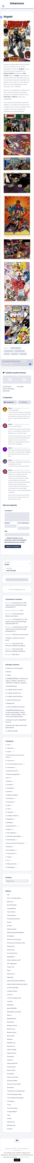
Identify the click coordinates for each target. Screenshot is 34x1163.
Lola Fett (9, 1001)
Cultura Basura (11, 915)
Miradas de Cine (12, 1025)
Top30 (9, 857)
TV (8, 860)
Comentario (9, 510)
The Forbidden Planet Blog (15, 1098)
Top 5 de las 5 (11, 853)
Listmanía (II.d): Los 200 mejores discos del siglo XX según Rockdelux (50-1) (15, 605)
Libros (9, 805)
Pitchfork (10, 1060)
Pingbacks (25, 402)
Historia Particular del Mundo (16, 980)
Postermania (11, 839)
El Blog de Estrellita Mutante (15, 932)
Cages (9, 675)
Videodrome (11, 1122)
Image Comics (9, 351)
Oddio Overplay (11, 1049)
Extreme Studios (15, 348)
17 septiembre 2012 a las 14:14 (22, 408)
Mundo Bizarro (7, 364)
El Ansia (9, 925)
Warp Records (11, 1125)
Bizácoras (10, 901)
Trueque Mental (12, 1111)
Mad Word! (10, 1005)
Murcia (9, 671)
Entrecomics (11, 950)
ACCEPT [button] (17, 1160)
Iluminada (20, 386)
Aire (22, 610)
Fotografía (10, 788)
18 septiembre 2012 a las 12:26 (22, 460)
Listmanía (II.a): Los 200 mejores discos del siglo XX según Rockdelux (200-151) (16, 621)
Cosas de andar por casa (14, 764)
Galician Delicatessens (14, 700)
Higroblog (10, 977)
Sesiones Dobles (12, 1080)
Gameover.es (11, 974)
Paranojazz (10, 1056)
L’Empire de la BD (12, 731)
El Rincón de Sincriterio (14, 939)
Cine (8, 744)
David (18, 361)
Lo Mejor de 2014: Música (15, 696)
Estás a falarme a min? (14, 960)
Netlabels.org (11, 1042)
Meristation (10, 1022)
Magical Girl (10, 703)
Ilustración (10, 798)
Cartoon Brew (11, 912)
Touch (9, 1104)
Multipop (9, 822)
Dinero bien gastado (13, 774)
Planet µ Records (12, 1063)
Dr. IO (8, 777)
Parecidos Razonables (14, 836)
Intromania (10, 802)
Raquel (9, 638)
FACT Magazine (12, 963)
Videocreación (11, 864)
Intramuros (17, 3)
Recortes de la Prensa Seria (15, 843)
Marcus (9, 1015)
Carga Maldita (11, 908)
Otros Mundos (11, 833)
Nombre (7, 523)
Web (6, 531)
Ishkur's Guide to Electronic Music (17, 984)
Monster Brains (11, 1032)
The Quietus (10, 1101)
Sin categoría (11, 850)
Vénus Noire (15, 654)
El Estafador (10, 936)
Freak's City (10, 967)
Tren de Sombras (12, 1108)
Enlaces (9, 781)
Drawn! (9, 922)
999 (8, 894)
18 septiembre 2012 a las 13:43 (21, 470)
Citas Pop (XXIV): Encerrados (16, 707)
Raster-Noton (11, 1070)
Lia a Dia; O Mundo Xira (14, 998)
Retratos (9, 846)
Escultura (10, 784)
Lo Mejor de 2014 (12, 815)
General (9, 791)
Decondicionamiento (13, 919)
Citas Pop (10, 748)
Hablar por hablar (12, 795)
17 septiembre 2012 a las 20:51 (21, 448)
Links (8, 809)
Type (8, 1115)
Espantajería (11, 956)
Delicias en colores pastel (20, 634)
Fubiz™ (9, 970)
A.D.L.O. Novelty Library (14, 898)
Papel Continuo (11, 1053)
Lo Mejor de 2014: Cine (14, 693)
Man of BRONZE (12, 1008)
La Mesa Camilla (12, 991)
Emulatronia (10, 946)
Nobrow (7, 354)
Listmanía (10, 812)
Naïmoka (9, 1039)
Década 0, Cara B (12, 771)
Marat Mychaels (19, 351)
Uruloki (9, 1118)
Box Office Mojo (12, 905)
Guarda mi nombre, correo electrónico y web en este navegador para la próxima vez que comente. (16, 540)
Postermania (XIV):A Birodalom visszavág (9, 389)
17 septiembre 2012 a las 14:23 (21, 424)
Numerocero (11, 1046)
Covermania (10, 767)
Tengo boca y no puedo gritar (16, 1091)
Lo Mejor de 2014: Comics (15, 689)
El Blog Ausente (11, 929)
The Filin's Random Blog (14, 1094)
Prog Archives (11, 1067)
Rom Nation (10, 1073)
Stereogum (10, 1087)
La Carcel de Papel (12, 987)
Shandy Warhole (12, 686)
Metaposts (10, 819)
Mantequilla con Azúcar (14, 1012)
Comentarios (11, 402)
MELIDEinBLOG (11, 1018)
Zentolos (10, 1129)
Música (9, 829)
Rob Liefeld (23, 354)
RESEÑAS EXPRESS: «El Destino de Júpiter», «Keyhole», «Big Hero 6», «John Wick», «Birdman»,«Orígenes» (16, 681)
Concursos (10, 760)
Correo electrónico (23, 524)
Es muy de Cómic (12, 953)
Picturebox (15, 354)
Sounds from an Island (14, 1084)
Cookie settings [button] (24, 1157)
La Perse (9, 994)
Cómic (23, 361)
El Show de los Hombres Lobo (16, 943)
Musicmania (11, 1036)
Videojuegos (11, 867)
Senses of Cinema (12, 1077)
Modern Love (11, 1029)
